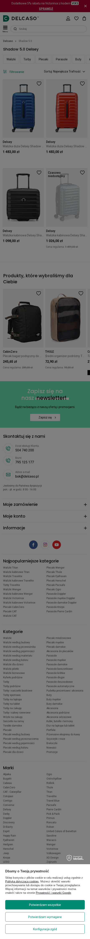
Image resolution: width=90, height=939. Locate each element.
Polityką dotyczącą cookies (22, 881)
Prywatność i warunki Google (53, 892)
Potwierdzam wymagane (45, 917)
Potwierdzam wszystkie (45, 905)
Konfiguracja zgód (45, 929)
